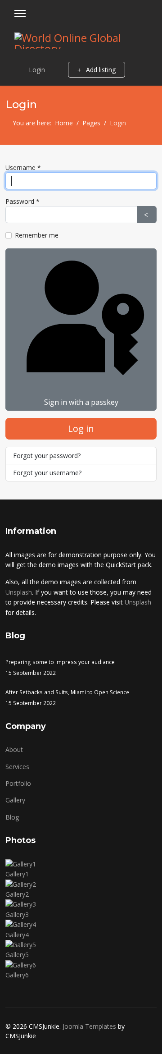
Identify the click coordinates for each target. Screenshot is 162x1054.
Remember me (36, 235)
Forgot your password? (47, 455)
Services (17, 766)
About (14, 749)
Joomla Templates (89, 1026)
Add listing (100, 69)
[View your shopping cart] (56, 69)
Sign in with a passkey (81, 402)
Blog (12, 817)
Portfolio (18, 783)
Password (22, 201)
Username (23, 167)
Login (37, 69)
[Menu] (20, 13)
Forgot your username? (47, 472)
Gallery (15, 800)
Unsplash (18, 592)
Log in (81, 428)
